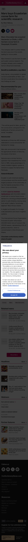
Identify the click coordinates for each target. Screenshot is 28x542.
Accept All (14, 295)
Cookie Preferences (14, 290)
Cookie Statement (13, 285)
